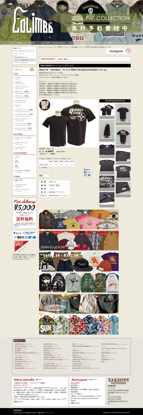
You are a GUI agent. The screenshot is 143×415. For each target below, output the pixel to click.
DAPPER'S (21, 366)
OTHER (71, 43)
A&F (78, 344)
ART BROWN (52, 355)
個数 (40, 175)
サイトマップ (50, 413)
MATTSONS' (51, 346)
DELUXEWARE (24, 368)
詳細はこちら (18, 401)
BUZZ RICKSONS (25, 362)
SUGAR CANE (81, 364)
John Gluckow (25, 346)
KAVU (76, 355)
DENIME (20, 351)
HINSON (49, 351)
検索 (31, 69)
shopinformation (18, 413)
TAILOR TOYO (52, 348)
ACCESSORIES (58, 43)
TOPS (32, 43)
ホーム (41, 47)
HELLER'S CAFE (53, 364)
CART (124, 43)
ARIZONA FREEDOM (56, 366)
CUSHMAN (22, 364)
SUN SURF (21, 357)
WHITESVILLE (80, 366)
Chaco (77, 351)
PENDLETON (80, 357)
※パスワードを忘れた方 (21, 62)
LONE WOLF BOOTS (84, 359)
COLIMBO (21, 348)
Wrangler (108, 359)
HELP (111, 43)
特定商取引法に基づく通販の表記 (35, 413)
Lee (104, 362)
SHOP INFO (84, 43)
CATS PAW (79, 362)
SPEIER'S (50, 353)
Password (15, 54)
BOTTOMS (45, 43)
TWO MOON (22, 359)
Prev (3, 22)
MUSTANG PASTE (55, 368)
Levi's (106, 357)
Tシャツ (66, 47)
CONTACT (98, 43)
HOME (18, 43)
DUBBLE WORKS (54, 357)
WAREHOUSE (23, 344)
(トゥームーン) (50, 47)
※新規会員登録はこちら (21, 57)
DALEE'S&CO (51, 344)
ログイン (24, 60)
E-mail (15, 50)
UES (105, 355)
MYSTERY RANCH (83, 353)
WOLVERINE (109, 353)
